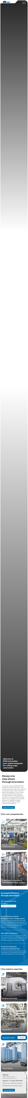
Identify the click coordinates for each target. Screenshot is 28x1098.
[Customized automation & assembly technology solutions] (14, 869)
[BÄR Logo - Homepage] (6, 2)
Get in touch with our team (8, 906)
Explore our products (8, 807)
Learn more (21, 1037)
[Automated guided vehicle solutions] (14, 834)
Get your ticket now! (9, 1090)
